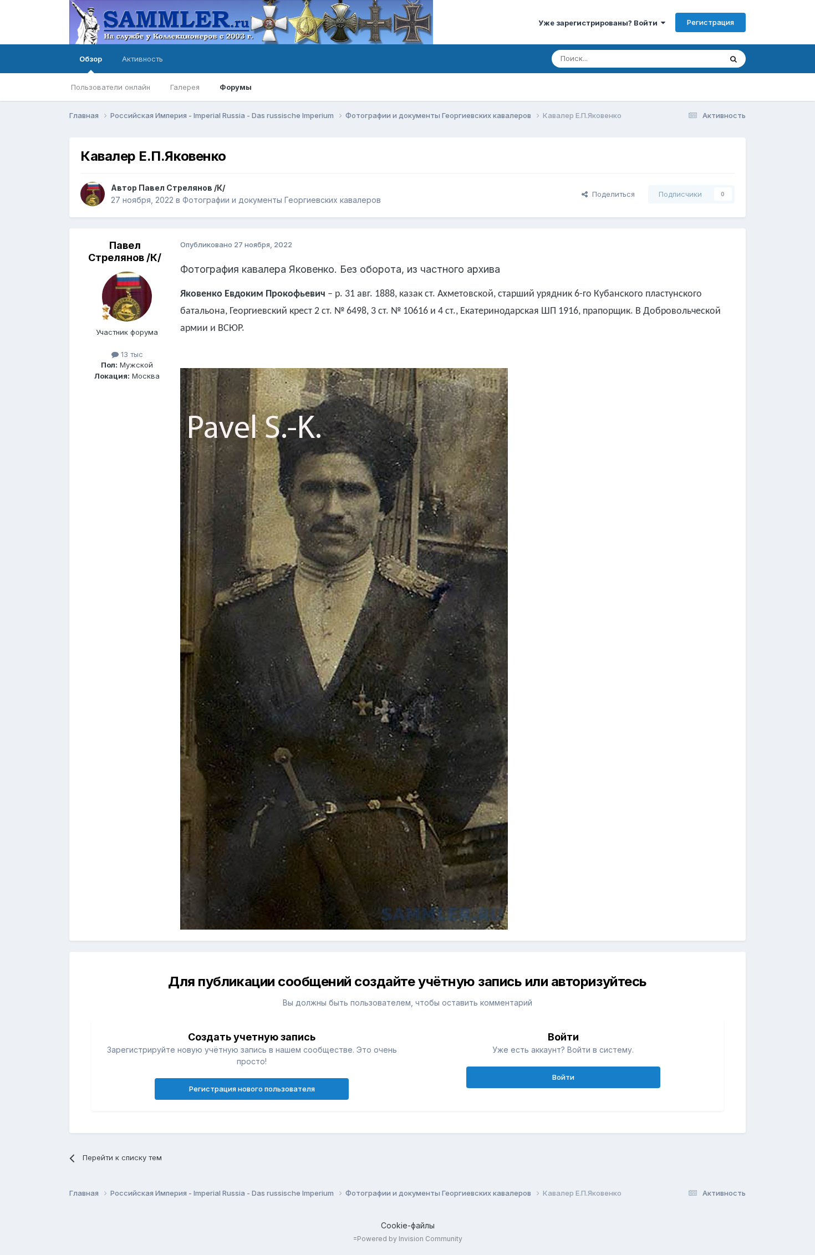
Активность (142, 58)
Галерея (185, 87)
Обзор (90, 58)
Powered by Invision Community (409, 1238)
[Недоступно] (344, 648)
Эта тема (691, 58)
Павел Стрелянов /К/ (182, 187)
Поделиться (611, 194)
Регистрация (710, 22)
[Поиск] (733, 59)
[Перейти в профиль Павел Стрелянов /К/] (92, 194)
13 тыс (131, 354)
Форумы (236, 87)
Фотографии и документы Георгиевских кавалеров (281, 200)
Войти (563, 1077)
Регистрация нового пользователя (252, 1088)
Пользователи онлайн (110, 87)
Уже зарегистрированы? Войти (599, 22)
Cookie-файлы (408, 1225)
